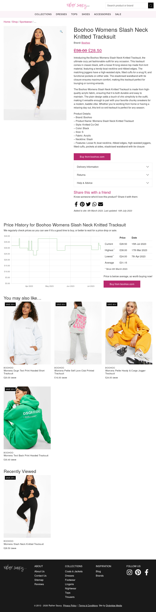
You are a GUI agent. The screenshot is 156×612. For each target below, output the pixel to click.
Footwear (70, 580)
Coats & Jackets (74, 571)
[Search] (151, 5)
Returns (81, 175)
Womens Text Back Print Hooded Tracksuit (26, 455)
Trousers (69, 597)
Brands (100, 575)
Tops (74, 14)
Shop (15, 21)
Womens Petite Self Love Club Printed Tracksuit (74, 372)
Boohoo (86, 42)
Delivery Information (88, 166)
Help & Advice (84, 183)
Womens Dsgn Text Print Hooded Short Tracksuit (24, 372)
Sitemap (38, 580)
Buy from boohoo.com (92, 156)
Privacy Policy (69, 605)
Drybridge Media (114, 605)
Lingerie (69, 584)
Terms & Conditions (88, 605)
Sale (118, 14)
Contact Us (40, 575)
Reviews (39, 584)
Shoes (86, 14)
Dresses (61, 14)
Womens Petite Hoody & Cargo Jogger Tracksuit (125, 372)
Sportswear (26, 21)
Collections (43, 14)
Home (7, 21)
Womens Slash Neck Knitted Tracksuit (24, 544)
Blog (98, 571)
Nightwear (70, 588)
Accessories (102, 14)
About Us (39, 571)
